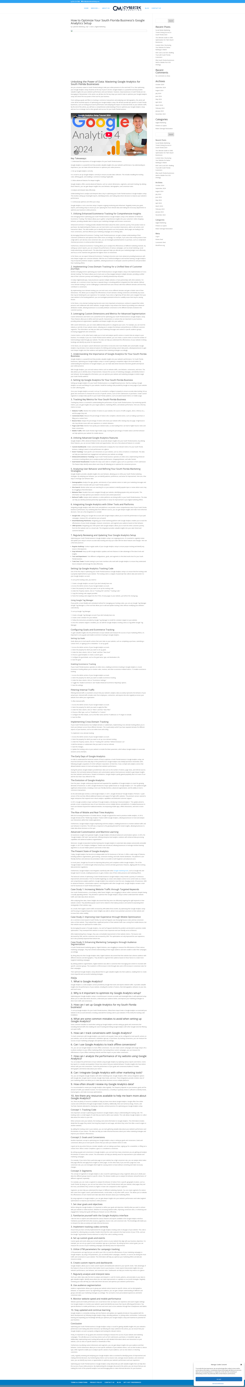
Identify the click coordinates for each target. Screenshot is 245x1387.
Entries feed (159, 239)
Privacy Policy (96, 1382)
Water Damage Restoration (164, 128)
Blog (147, 8)
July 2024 (158, 93)
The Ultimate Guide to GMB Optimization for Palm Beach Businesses (165, 40)
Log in (157, 236)
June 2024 (159, 96)
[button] (241, 1365)
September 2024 (161, 87)
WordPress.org (160, 245)
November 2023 (161, 114)
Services (94, 8)
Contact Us (156, 8)
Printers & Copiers (161, 125)
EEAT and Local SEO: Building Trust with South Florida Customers (165, 55)
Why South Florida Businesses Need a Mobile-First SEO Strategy (165, 62)
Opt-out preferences (218, 1383)
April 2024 (159, 102)
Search (171, 21)
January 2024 (160, 111)
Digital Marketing (100, 27)
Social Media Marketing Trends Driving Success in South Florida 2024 (163, 32)
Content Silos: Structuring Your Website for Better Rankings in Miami (163, 47)
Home (86, 8)
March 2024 (159, 105)
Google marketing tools (121, 871)
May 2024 (159, 99)
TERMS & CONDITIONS (79, 1382)
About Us (105, 8)
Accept (219, 1379)
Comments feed (161, 242)
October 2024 (160, 84)
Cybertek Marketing (79, 27)
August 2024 (159, 90)
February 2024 (160, 108)
